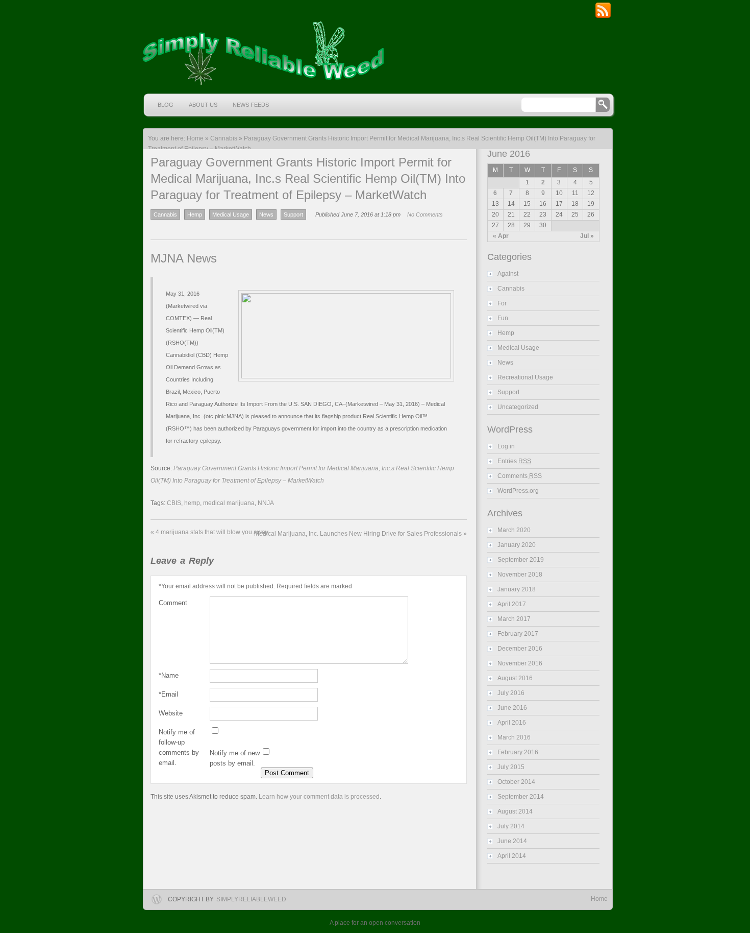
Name (169, 675)
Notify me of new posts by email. (235, 758)
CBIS (174, 503)
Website (171, 713)
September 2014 (520, 796)
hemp (192, 503)
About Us (203, 105)
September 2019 (520, 559)
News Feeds (251, 105)
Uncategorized (517, 407)
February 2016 (517, 752)
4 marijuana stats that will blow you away (209, 532)
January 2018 (516, 589)
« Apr (501, 236)
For (502, 303)
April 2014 (511, 855)
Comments (519, 476)
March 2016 (514, 737)
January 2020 (516, 544)
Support (293, 214)
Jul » (586, 236)
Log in (506, 446)
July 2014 (510, 826)
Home (599, 898)
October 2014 (516, 781)
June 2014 (512, 841)
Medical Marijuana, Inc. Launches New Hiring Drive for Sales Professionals (360, 533)
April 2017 (511, 604)
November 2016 (519, 663)
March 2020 (514, 530)
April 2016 (511, 722)
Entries (514, 461)
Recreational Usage (525, 377)
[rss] (603, 16)
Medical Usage (230, 214)
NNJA (266, 503)
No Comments (425, 214)
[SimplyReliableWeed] (261, 50)
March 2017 (514, 619)
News (266, 214)
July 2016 (510, 693)
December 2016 (519, 648)
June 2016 (512, 707)
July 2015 (510, 767)
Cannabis (223, 138)
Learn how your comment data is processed (319, 796)
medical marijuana (229, 503)
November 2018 (519, 574)
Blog (165, 105)
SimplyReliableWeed (251, 899)
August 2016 (515, 678)
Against (507, 273)
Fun (502, 318)
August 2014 (515, 811)
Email (168, 694)
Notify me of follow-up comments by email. (179, 747)
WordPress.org (518, 490)
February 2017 (517, 633)
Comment (173, 603)
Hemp (194, 214)
